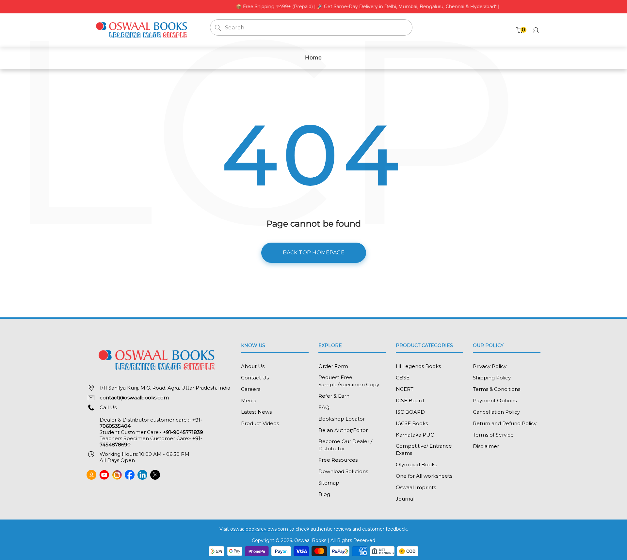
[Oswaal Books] (143, 29)
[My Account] (535, 30)
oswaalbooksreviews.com (259, 529)
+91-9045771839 (183, 432)
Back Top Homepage (314, 252)
